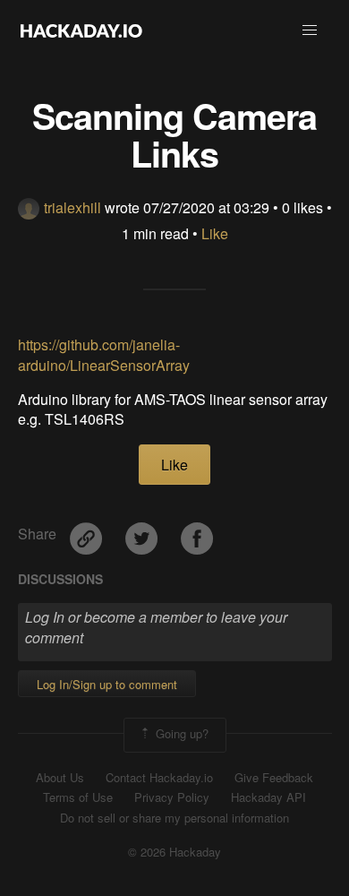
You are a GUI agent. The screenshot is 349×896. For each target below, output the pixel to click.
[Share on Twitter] (143, 531)
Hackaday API (268, 797)
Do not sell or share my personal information (174, 818)
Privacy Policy (171, 797)
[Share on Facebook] (197, 531)
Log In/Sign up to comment (107, 684)
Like (214, 233)
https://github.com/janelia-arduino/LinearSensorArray (104, 354)
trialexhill (72, 207)
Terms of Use (78, 797)
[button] (309, 30)
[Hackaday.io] (81, 30)
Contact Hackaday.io (159, 778)
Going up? (180, 733)
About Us (60, 778)
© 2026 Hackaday (174, 852)
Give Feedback (273, 778)
